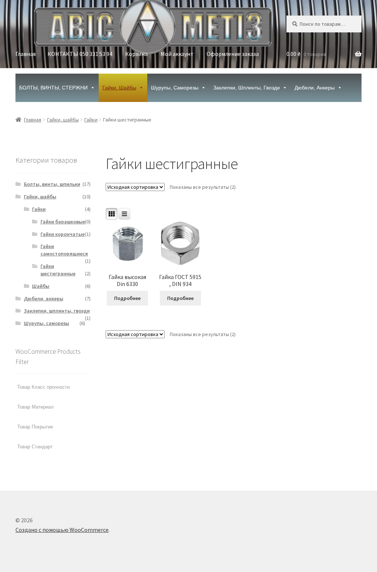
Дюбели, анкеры (315, 88)
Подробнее (127, 298)
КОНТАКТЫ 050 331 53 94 (79, 53)
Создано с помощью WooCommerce (62, 529)
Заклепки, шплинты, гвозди (246, 88)
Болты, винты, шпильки (52, 184)
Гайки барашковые (62, 221)
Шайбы (40, 286)
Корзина (136, 53)
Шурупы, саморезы (174, 88)
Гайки (91, 119)
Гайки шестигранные (57, 270)
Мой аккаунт (177, 53)
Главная (25, 53)
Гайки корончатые (62, 234)
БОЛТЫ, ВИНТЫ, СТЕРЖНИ (53, 88)
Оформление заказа (233, 53)
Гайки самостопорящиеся (64, 250)
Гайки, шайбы (119, 88)
